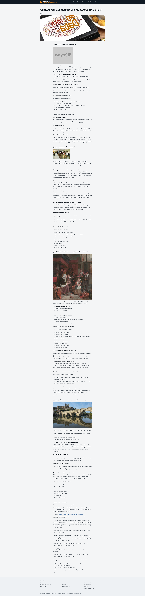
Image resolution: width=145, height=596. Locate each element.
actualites (46, 6)
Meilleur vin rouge (77, 1)
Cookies (86, 586)
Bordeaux (84, 1)
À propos (97, 1)
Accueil (41, 6)
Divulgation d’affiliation (89, 588)
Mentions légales (88, 582)
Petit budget (91, 1)
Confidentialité (87, 584)
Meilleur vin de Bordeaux (45, 584)
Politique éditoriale (66, 586)
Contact (102, 1)
